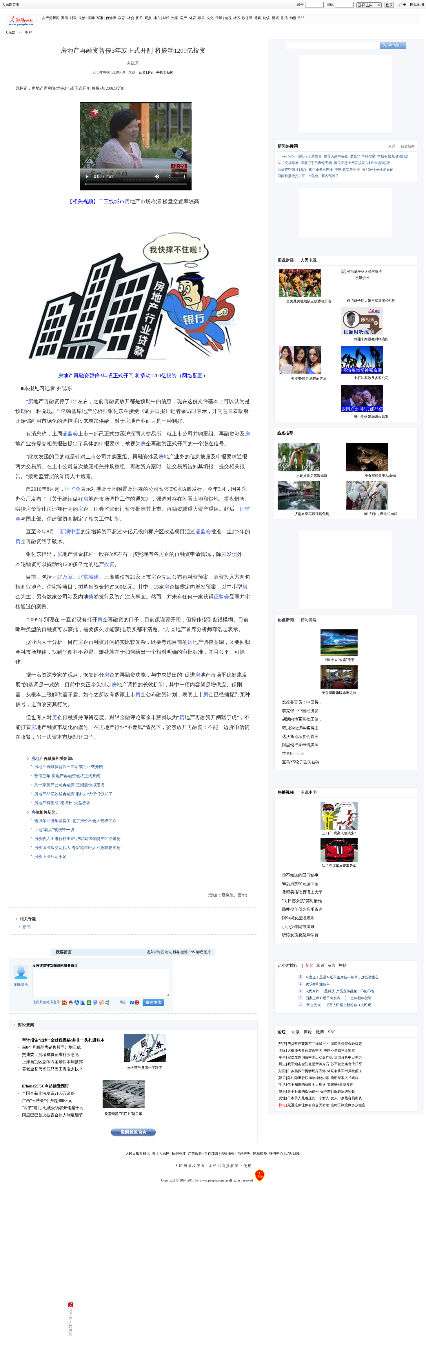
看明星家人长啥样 (344, 1078)
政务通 (247, 18)
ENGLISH (293, 1153)
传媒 (218, 18)
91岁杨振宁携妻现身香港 (306, 1071)
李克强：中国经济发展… (304, 711)
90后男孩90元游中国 (300, 884)
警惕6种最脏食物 (340, 1085)
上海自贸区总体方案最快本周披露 (52, 1062)
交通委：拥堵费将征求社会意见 (50, 1054)
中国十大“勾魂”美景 (339, 660)
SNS (191, 952)
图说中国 (309, 792)
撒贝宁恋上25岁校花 (349, 163)
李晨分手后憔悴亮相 (316, 163)
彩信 (284, 18)
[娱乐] (282, 1078)
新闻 (27, 927)
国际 (91, 18)
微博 (184, 952)
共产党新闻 (50, 18)
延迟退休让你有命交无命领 (308, 1105)
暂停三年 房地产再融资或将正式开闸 (67, 776)
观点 (148, 18)
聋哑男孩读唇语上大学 (302, 892)
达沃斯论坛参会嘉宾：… (304, 736)
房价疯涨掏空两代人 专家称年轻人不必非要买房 (77, 848)
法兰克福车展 (288, 163)
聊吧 (199, 952)
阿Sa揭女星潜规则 (298, 918)
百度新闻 (408, 146)
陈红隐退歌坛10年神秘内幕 (308, 1078)
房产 (183, 18)
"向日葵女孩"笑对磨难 (302, 901)
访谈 (266, 18)
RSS (301, 18)
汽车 (174, 18)
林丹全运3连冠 (378, 163)
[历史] (282, 1064)
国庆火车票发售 (309, 156)
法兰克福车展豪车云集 (339, 866)
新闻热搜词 (288, 146)
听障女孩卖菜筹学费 (300, 935)
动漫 (293, 18)
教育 (121, 18)
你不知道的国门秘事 (300, 875)
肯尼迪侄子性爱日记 (377, 170)
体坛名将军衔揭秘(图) (344, 1071)
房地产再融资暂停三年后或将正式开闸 (68, 767)
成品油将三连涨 (320, 170)
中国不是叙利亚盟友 (339, 1050)
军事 (100, 18)
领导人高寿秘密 (336, 156)
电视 (228, 18)
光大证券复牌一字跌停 (144, 1068)
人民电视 (309, 260)
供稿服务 (227, 1153)
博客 (257, 18)
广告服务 (195, 1153)
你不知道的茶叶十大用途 (306, 1085)
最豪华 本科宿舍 (362, 156)
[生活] (282, 1085)
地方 (156, 18)
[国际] (282, 1050)
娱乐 (201, 18)
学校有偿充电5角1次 (393, 156)
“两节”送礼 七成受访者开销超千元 (52, 1108)
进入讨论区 (155, 952)
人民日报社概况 (137, 1153)
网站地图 (417, 5)
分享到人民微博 (70, 1322)
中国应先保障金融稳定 (344, 1044)
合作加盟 (211, 1153)
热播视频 (286, 792)
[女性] (282, 1098)
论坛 (168, 952)
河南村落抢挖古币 (291, 176)
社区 (236, 18)
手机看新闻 (165, 72)
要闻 (64, 18)
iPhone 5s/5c (286, 156)
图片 (139, 18)
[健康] (282, 1091)
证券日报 (146, 72)
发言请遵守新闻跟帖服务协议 (55, 966)
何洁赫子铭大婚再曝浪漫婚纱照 (371, 301)
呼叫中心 (276, 1153)
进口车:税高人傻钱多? (339, 833)
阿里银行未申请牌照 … (303, 745)
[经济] (282, 1044)
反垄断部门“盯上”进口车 (123, 1114)
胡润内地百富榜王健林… (304, 719)
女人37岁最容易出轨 (346, 1098)
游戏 (275, 18)
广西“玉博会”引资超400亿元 (47, 1100)
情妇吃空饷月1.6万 (292, 170)
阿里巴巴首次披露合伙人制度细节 (52, 1115)
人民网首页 (10, 5)
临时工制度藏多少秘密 (348, 1105)
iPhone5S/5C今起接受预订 (45, 1086)
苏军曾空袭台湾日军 (346, 1064)
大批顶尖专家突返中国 (304, 1050)
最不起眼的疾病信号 (303, 1091)
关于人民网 (161, 1153)
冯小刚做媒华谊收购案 (371, 417)
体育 (192, 18)
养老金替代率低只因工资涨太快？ (52, 1069)
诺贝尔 (40, 821)
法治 (82, 18)
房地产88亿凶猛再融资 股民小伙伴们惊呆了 (73, 794)
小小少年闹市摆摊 (298, 927)
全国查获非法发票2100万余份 (48, 1093)
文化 (210, 18)
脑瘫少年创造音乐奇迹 (302, 909)
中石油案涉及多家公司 (371, 378)
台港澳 (111, 18)
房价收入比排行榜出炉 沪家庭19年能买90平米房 (77, 839)
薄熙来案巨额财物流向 (371, 339)
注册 (402, 5)
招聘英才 (179, 1153)
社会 (130, 18)
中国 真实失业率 (347, 170)
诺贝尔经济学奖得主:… (303, 728)
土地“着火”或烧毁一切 (54, 830)
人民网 (10, 33)
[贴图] (282, 1071)
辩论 (308, 1032)
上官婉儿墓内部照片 (323, 176)
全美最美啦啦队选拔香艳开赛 (309, 301)
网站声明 (244, 1153)
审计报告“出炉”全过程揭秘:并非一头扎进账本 (63, 1040)
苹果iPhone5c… (295, 754)
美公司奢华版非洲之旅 (339, 693)
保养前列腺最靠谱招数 (337, 1091)
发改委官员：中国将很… (304, 702)
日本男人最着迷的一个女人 (308, 1098)
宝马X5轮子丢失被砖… (302, 762)
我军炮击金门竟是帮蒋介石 (308, 1064)
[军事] (282, 1057)
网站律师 (260, 1153)
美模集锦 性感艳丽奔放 (309, 378)
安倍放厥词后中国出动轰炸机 (310, 1057)
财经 (166, 18)
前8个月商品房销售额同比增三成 (51, 1047)
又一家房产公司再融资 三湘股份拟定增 (69, 785)
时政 (73, 18)
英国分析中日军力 (348, 1057)
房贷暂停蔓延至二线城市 (306, 1044)
